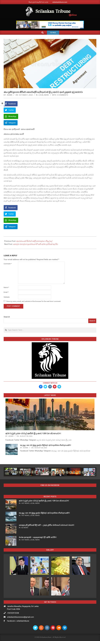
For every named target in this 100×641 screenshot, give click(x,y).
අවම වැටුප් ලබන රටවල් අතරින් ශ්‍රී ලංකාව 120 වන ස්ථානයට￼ (33, 433)
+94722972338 (13, 613)
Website (7, 297)
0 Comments (62, 95)
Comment (8, 264)
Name (6, 287)
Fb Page (53, 32)
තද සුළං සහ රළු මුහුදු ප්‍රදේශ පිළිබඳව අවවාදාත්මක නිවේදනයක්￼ (45, 445)
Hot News (25, 503)
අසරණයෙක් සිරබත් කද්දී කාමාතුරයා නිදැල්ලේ (34, 241)
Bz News (24, 527)
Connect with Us (50, 383)
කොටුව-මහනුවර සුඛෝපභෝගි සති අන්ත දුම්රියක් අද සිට (35, 244)
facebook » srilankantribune (18, 621)
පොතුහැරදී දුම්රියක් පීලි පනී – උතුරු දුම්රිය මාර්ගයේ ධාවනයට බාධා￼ (46, 525)
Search (7, 317)
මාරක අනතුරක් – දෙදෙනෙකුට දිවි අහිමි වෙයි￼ (37, 537)
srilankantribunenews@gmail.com (20, 617)
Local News (44, 95)
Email (6, 292)
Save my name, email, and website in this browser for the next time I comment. (33, 301)
